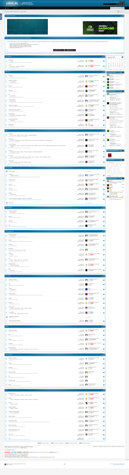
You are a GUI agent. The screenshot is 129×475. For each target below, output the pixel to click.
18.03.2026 (90, 111)
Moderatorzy (95, 446)
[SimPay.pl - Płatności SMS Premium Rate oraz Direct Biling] (27, 34)
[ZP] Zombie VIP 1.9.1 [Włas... (93, 150)
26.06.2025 (90, 304)
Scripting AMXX (8, 167)
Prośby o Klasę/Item (49, 140)
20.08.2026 (90, 116)
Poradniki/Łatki (13, 151)
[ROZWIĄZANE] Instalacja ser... (94, 302)
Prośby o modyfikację (28, 151)
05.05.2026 (90, 87)
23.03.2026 (90, 299)
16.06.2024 (90, 290)
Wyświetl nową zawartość (116, 8)
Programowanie (12, 393)
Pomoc (24, 463)
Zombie (10, 150)
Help (89, 124)
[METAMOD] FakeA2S (92, 224)
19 (113, 64)
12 (113, 63)
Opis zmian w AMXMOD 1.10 (93, 75)
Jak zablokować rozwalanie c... (94, 220)
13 (115, 63)
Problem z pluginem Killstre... (93, 188)
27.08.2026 (90, 422)
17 (108, 64)
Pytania (10, 85)
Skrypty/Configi (12, 263)
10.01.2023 (90, 364)
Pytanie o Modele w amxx (93, 85)
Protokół (11, 254)
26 (113, 66)
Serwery (10, 253)
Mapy (10, 269)
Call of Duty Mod (12, 144)
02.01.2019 (90, 336)
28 (117, 66)
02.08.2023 (90, 331)
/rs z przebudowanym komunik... (94, 99)
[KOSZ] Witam (90, 311)
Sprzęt (10, 402)
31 (108, 67)
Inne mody (11, 155)
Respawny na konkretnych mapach (94, 269)
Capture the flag (91, 297)
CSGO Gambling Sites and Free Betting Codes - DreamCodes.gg (17, 457)
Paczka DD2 (90, 320)
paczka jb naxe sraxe (92, 193)
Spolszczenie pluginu (92, 109)
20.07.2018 (90, 345)
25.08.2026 (90, 121)
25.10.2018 (90, 281)
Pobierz (11, 76)
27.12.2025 (90, 404)
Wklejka (11, 61)
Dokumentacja (12, 171)
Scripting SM (11, 306)
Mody (6, 130)
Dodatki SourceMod (25, 7)
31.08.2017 (90, 163)
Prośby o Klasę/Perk (62, 145)
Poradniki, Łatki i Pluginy (18, 162)
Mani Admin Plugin (91, 334)
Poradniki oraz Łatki (17, 140)
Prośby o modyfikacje (40, 140)
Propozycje (17, 66)
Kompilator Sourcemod (13, 316)
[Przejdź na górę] (64, 464)
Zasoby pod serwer (91, 215)
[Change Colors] (123, 4)
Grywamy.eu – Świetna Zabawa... (94, 253)
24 (108, 66)
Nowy (56, 452)
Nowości (10, 75)
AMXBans (11, 133)
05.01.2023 (90, 373)
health (89, 288)
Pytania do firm (16, 412)
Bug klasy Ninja (91, 144)
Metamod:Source (12, 347)
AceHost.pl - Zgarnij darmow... (93, 411)
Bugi (15, 135)
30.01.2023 (90, 176)
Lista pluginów (18, 115)
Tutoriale (10, 174)
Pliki (9, 94)
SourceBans (11, 312)
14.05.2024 (90, 395)
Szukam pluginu (12, 99)
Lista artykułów (13, 81)
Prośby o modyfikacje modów (45, 157)
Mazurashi (112, 98)
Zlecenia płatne (12, 416)
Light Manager (112, 81)
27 (115, 66)
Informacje (11, 59)
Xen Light (111, 87)
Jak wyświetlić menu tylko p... (93, 183)
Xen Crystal (90, 114)
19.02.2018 (90, 322)
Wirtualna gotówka (12, 425)
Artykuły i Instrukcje (13, 80)
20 (115, 64)
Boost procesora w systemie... (93, 329)
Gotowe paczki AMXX (13, 119)
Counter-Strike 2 (9, 354)
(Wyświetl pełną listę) (23, 447)
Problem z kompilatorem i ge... (93, 244)
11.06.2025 (90, 190)
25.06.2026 (90, 126)
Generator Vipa (13, 101)
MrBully (111, 112)
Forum (7, 7)
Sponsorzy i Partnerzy (10, 15)
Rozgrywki (11, 248)
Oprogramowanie (12, 407)
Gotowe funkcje (12, 179)
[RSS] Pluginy (12, 115)
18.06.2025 (90, 236)
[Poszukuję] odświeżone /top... (93, 293)
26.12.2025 (90, 241)
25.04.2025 (90, 141)
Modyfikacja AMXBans (33, 135)
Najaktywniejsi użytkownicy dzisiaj (104, 446)
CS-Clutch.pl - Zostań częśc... (93, 420)
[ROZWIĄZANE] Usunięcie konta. (94, 65)
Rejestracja (122, 2)
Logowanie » (117, 2)
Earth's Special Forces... (92, 155)
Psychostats (11, 160)
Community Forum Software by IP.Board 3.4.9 (117, 463)
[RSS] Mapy (12, 270)
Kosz (10, 438)
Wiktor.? (112, 126)
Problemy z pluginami (13, 105)
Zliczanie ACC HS (91, 161)
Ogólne (10, 240)
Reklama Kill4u (91, 371)
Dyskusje (26, 135)
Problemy (11, 90)
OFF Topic (11, 434)
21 (117, 64)
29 (119, 66)
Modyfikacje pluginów (14, 175)
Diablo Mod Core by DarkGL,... (93, 139)
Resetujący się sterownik (92, 402)
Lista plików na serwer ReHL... (93, 80)
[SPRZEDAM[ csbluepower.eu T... (94, 347)
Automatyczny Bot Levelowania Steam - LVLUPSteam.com (16, 456)
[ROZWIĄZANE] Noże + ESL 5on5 (94, 343)
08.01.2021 (90, 77)
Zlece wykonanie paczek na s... (94, 415)
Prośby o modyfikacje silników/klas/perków (49, 145)
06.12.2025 (90, 246)
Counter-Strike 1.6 (9, 231)
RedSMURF (112, 135)
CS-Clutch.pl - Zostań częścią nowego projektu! (115, 94)
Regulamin (127, 459)
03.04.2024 (90, 62)
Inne (32, 7)
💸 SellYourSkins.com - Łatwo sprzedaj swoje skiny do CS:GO (42, 457)
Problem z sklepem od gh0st (93, 397)
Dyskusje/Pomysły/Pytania (37, 151)
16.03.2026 (90, 136)
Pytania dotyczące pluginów (14, 109)
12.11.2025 (90, 271)
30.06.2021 (90, 285)
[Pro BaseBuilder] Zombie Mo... (94, 119)
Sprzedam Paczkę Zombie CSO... (94, 429)
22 (119, 64)
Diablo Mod (11, 139)
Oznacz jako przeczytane (18, 463)
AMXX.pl (118, 464)
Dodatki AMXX (15, 7)
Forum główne (8, 56)
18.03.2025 (90, 435)
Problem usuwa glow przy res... (94, 104)
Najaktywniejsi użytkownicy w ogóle (117, 446)
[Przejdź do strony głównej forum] (19, 3)
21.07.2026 (90, 431)
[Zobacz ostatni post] (103, 61)
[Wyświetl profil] (108, 94)
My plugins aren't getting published (116, 84)
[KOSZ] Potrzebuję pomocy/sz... (94, 264)
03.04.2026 (90, 96)
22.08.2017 (90, 340)
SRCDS (6, 326)
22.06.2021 (90, 309)
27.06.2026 (90, 413)
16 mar (123, 190)
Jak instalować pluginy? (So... (93, 279)
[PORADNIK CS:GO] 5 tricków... (94, 357)
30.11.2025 (90, 67)
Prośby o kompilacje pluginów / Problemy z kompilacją (20, 198)
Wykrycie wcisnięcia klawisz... (93, 179)
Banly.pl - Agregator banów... (93, 94)
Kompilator (24, 115)
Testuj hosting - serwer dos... (93, 433)
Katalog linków (35, 399)
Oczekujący (12, 66)
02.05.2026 (90, 195)
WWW (10, 398)
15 (119, 63)
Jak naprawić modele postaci (93, 258)
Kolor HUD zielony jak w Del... (93, 239)
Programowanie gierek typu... (93, 393)
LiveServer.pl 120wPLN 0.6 (93, 424)
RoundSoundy (13, 95)
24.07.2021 (90, 426)
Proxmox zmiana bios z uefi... (93, 406)
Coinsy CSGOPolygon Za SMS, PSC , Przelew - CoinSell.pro (16, 454)
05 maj (123, 184)
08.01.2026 (90, 181)
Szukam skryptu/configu (14, 265)
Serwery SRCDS (12, 372)
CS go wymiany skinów (92, 362)
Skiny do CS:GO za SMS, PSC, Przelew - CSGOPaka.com (16, 455)
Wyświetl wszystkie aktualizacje (115, 199)
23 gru (123, 187)
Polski (12, 463)
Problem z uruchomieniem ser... (94, 338)
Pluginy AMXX (11, 113)
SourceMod (7, 275)
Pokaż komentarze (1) (113, 194)
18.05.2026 (90, 106)
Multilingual (11, 124)
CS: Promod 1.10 (91, 283)
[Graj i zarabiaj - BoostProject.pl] (65, 34)
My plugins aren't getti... (92, 89)
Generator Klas (13, 145)
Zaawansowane (122, 4)
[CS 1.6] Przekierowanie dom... (94, 211)
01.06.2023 (90, 82)
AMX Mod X (7, 71)
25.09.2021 (90, 266)
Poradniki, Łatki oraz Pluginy (25, 145)
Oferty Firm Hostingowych (14, 411)
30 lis (123, 196)
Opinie (11, 412)
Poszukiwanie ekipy (13, 420)
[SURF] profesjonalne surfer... (93, 234)
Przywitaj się (22, 66)
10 (108, 63)
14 (117, 63)
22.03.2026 (90, 255)
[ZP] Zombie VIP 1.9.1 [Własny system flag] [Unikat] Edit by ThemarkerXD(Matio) (116, 103)
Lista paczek (12, 120)
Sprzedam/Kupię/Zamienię (14, 429)
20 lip (123, 180)
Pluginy (17, 151)
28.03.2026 (90, 222)
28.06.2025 (90, 417)
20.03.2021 (90, 213)
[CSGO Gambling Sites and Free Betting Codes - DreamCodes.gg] (100, 34)
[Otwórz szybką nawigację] (123, 8)
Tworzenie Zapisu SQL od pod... (94, 174)
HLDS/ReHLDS (8, 207)
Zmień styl (8, 463)
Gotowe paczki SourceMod (14, 320)
